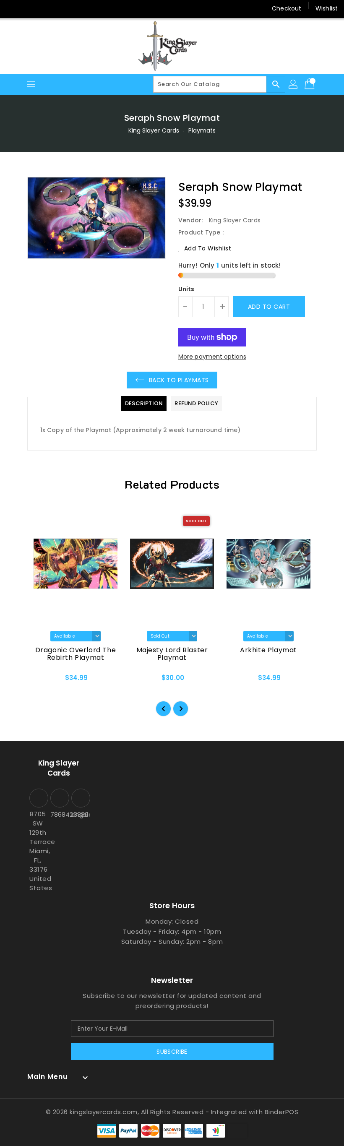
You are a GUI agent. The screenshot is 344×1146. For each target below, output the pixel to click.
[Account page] (293, 84)
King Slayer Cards (154, 130)
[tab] (144, 403)
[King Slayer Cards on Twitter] (29, 8)
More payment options (212, 356)
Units (186, 289)
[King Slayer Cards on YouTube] (61, 8)
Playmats (202, 130)
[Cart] (310, 84)
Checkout (286, 8)
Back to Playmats (179, 380)
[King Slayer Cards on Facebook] (13, 8)
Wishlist (326, 8)
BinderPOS (282, 1111)
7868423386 (58, 814)
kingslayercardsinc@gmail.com (79, 814)
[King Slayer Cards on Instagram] (45, 8)
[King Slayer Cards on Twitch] (77, 8)
